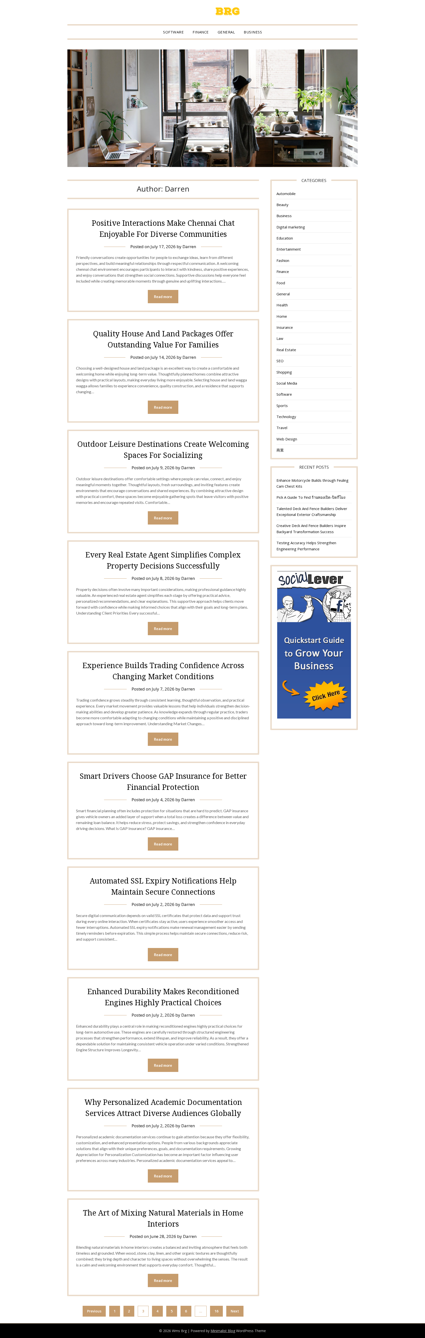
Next (235, 1311)
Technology (286, 416)
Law (279, 338)
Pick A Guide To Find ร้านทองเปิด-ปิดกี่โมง (310, 497)
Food (280, 282)
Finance (201, 32)
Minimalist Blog (223, 1330)
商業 (280, 450)
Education (284, 238)
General (226, 32)
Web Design (286, 438)
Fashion (282, 260)
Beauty (282, 204)
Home (281, 316)
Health (282, 304)
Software (173, 32)
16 (216, 1311)
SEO (280, 360)
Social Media (286, 383)
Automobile (286, 193)
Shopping (284, 372)
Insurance (284, 327)
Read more (163, 296)
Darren (189, 246)
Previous (94, 1311)
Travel (281, 427)
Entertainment (288, 249)
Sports (282, 405)
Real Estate (286, 349)
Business (253, 32)
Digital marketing (290, 227)
